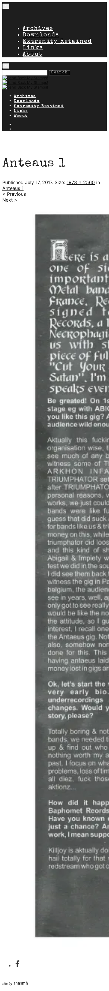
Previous (16, 194)
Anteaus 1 (13, 188)
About (32, 54)
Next (7, 200)
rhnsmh (21, 983)
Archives (38, 29)
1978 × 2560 (81, 182)
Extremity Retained (57, 42)
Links (33, 48)
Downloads (41, 35)
